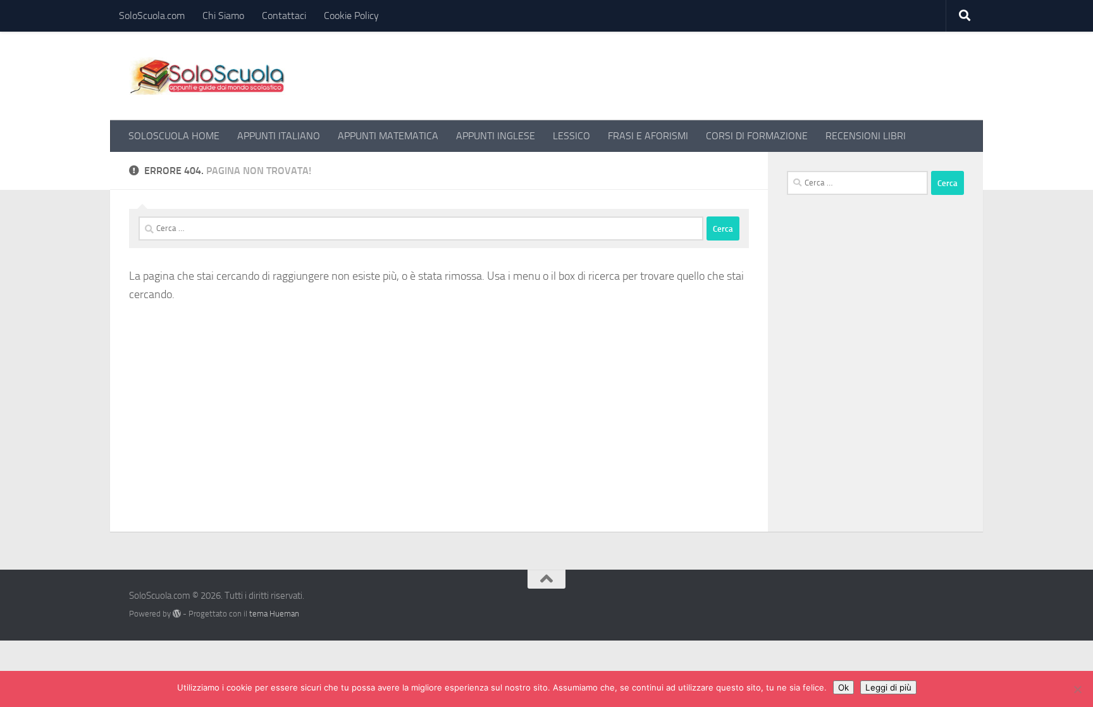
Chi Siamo (223, 15)
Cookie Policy (351, 15)
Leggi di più (888, 687)
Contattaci (284, 15)
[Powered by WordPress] (177, 614)
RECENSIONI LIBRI (865, 136)
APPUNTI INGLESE (495, 136)
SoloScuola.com (152, 15)
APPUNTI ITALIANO (278, 136)
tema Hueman (274, 613)
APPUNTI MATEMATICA (388, 136)
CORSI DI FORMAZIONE (757, 136)
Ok (843, 687)
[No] (1077, 689)
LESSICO (571, 136)
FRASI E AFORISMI (648, 136)
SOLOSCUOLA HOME (173, 136)
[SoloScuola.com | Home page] (207, 76)
